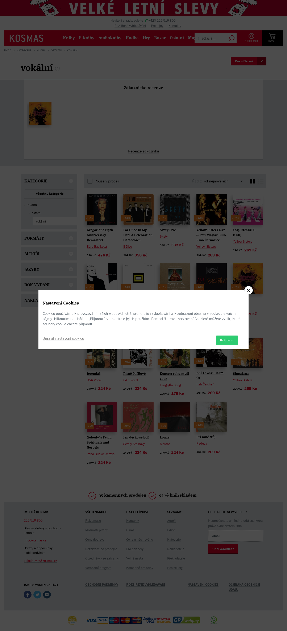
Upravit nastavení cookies (63, 338)
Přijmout (227, 340)
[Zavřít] (248, 290)
